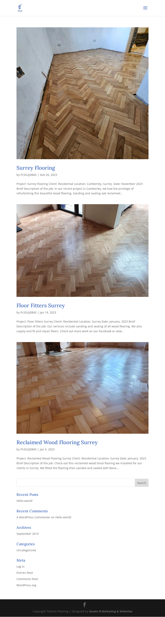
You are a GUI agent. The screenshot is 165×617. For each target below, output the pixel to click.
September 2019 (27, 534)
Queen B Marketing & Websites (110, 611)
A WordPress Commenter (33, 517)
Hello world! (24, 501)
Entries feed (24, 573)
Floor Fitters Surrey (40, 305)
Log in (20, 566)
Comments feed (27, 579)
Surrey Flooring (35, 167)
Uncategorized (26, 550)
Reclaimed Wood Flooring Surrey (57, 442)
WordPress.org (26, 585)
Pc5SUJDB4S (29, 175)
